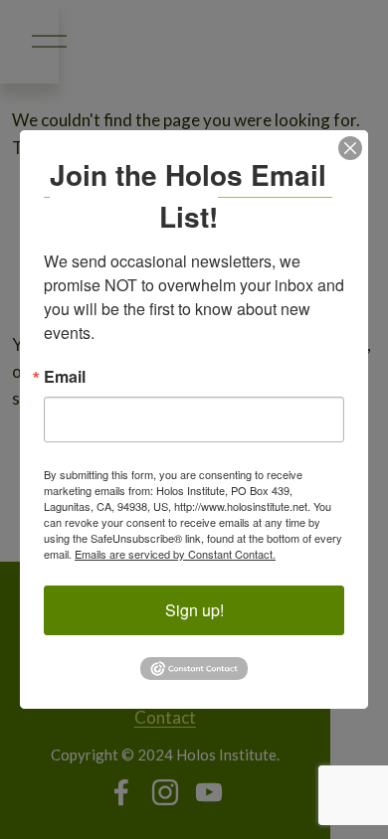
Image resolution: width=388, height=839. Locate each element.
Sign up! (194, 609)
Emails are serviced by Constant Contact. (175, 554)
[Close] (350, 148)
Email (65, 377)
